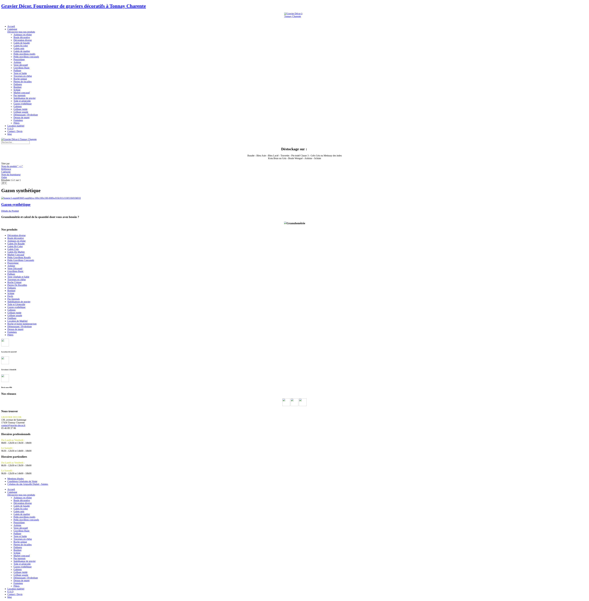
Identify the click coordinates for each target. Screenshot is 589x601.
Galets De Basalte (16, 243)
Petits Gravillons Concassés (20, 260)
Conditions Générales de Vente (22, 481)
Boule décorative (21, 37)
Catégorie (6, 172)
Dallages (17, 84)
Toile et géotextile (22, 101)
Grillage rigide (20, 109)
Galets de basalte (21, 43)
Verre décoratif (20, 65)
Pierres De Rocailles (17, 285)
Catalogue (21, 30)
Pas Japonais (13, 299)
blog (9, 134)
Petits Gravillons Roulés (19, 257)
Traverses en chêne (22, 76)
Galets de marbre (21, 51)
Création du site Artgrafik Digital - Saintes (27, 484)
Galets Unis (13, 249)
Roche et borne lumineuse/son (22, 323)
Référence (6, 169)
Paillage (17, 70)
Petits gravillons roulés (24, 54)
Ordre (4, 177)
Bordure (17, 87)
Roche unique (20, 79)
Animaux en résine (22, 34)
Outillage (11, 318)
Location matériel (15, 125)
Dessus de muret (21, 117)
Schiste (16, 90)
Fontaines (18, 120)
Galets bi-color (20, 45)
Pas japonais (19, 95)
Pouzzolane (19, 59)
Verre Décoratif (14, 268)
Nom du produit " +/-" (12, 166)
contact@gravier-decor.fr (13, 425)
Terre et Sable (20, 73)
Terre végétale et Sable (18, 276)
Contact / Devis (14, 131)
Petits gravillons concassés (26, 56)
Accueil (11, 26)
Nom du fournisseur (11, 174)
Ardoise (17, 62)
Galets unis (18, 48)
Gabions (17, 106)
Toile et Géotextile (16, 304)
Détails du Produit (10, 211)
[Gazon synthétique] (41, 198)
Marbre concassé (21, 92)
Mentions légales (15, 478)
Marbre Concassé (15, 254)
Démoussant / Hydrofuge (25, 114)
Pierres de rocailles (22, 81)
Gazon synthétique (22, 103)
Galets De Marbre (16, 252)
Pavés (10, 296)
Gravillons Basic (21, 67)
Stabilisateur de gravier (24, 98)
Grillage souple (20, 112)
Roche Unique (14, 282)
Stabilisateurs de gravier (18, 301)
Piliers (16, 123)
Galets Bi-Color (15, 246)
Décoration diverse (22, 40)
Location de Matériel (17, 321)
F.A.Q (10, 128)
